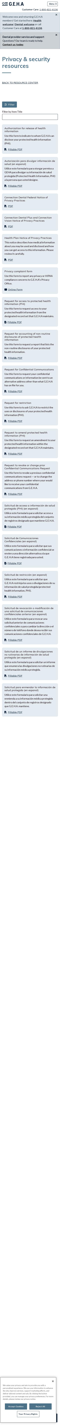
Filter (11, 104)
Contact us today (13, 44)
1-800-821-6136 (48, 9)
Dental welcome (24, 24)
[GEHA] (13, 4)
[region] (28, 1400)
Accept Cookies (15, 1406)
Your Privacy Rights (28, 1414)
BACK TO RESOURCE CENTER (20, 82)
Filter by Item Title (12, 111)
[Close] (53, 1381)
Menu (52, 4)
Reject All (40, 1406)
